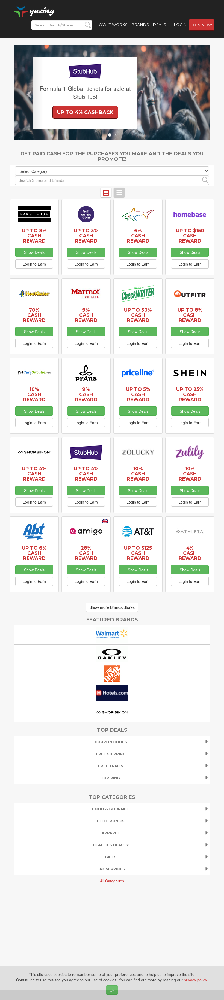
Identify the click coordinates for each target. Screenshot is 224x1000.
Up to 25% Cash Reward (190, 394)
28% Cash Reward (86, 553)
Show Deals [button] (34, 252)
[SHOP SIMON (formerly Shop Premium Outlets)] (112, 712)
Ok (112, 990)
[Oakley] (112, 653)
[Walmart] (112, 634)
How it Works (112, 24)
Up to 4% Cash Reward (34, 474)
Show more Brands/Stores (112, 607)
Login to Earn (34, 264)
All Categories (112, 881)
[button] (28, 92)
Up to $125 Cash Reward (138, 553)
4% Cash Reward (190, 553)
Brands (140, 24)
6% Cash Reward (138, 236)
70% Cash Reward (34, 315)
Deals (160, 24)
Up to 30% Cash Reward (138, 315)
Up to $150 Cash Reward (190, 236)
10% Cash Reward (34, 394)
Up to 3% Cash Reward (86, 236)
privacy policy (195, 980)
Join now (201, 25)
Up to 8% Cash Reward (34, 236)
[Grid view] (106, 192)
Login (180, 24)
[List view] (119, 192)
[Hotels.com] (112, 692)
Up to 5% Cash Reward (138, 394)
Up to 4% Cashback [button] (85, 112)
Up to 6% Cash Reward (34, 553)
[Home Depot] (112, 673)
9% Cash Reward (86, 315)
